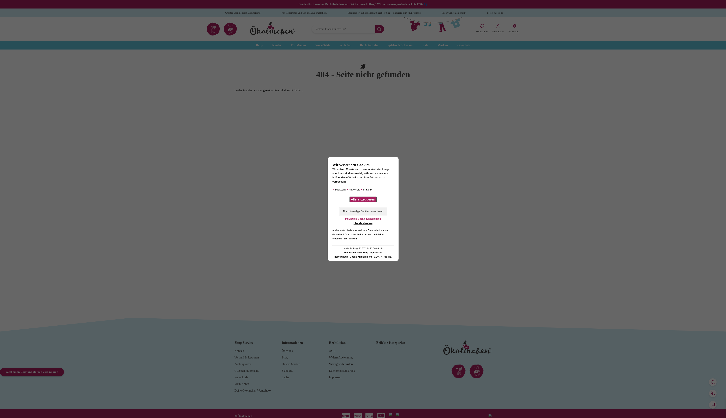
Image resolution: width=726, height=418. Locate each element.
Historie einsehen (363, 223)
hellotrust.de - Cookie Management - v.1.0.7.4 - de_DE (363, 256)
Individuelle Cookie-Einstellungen (363, 219)
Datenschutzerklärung (356, 252)
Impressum (376, 252)
